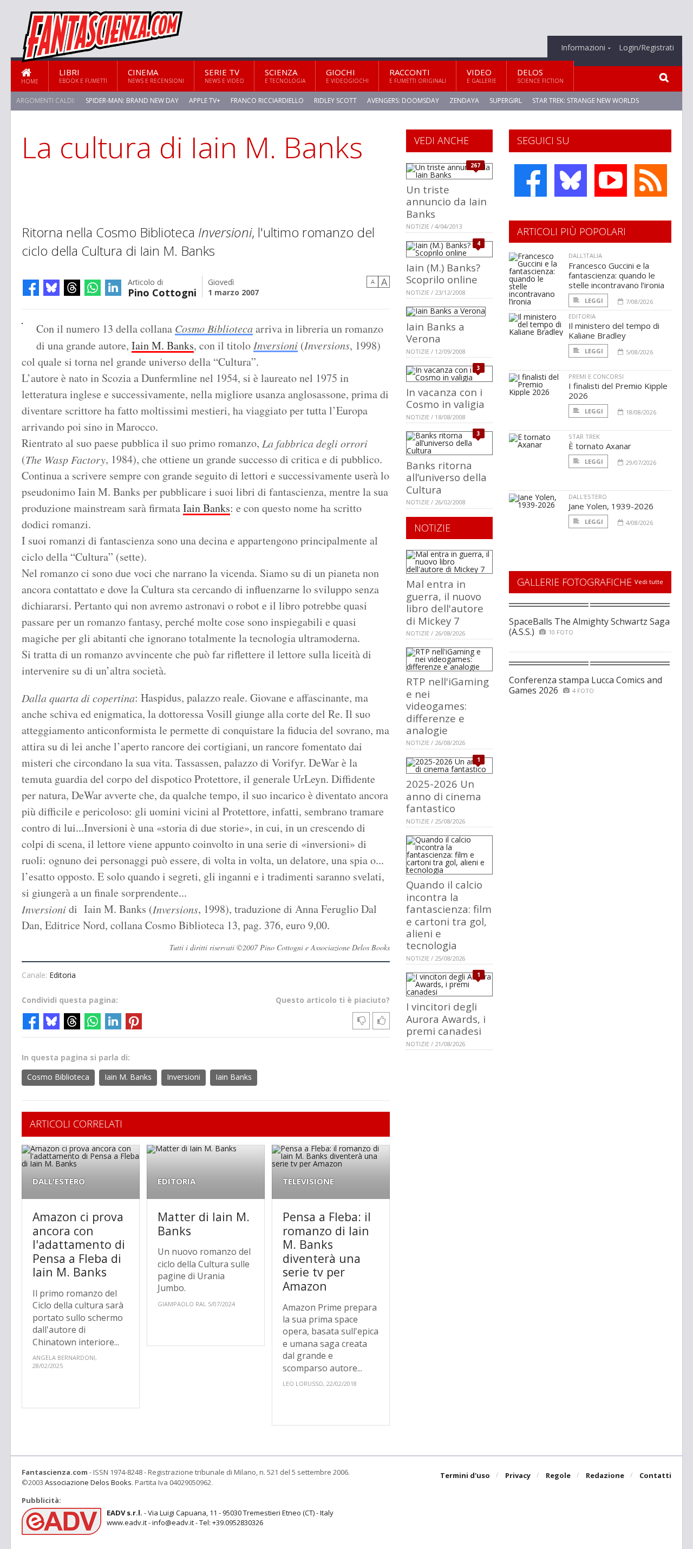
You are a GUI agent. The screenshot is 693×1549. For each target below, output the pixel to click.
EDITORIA (176, 1181)
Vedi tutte (649, 582)
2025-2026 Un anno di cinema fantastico (443, 796)
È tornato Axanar (599, 445)
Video (481, 76)
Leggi (593, 300)
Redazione (605, 1475)
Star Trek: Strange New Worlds (585, 100)
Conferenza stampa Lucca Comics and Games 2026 (585, 685)
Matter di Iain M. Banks (204, 1224)
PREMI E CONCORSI (596, 376)
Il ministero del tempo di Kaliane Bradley (613, 330)
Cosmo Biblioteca (214, 328)
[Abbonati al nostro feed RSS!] (650, 180)
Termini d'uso (465, 1475)
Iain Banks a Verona (435, 332)
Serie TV (224, 76)
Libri (83, 76)
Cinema (156, 76)
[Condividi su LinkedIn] (113, 287)
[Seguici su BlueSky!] (570, 180)
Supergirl (505, 100)
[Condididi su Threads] (72, 287)
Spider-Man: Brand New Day (132, 100)
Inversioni (275, 345)
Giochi (347, 76)
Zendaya (464, 100)
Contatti (655, 1475)
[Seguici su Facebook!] (530, 180)
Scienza (285, 76)
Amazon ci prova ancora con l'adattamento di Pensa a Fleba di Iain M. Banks (78, 1244)
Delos (540, 76)
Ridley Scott (335, 100)
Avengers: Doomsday (403, 100)
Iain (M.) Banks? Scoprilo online (443, 273)
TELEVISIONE (308, 1181)
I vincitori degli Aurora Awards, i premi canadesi (446, 1019)
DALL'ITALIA (585, 255)
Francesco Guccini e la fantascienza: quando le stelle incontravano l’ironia (616, 275)
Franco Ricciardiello (267, 100)
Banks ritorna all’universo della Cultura (446, 477)
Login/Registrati (646, 47)
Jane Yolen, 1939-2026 (610, 506)
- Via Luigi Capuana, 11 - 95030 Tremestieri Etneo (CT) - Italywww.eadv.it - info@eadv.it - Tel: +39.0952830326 (220, 1517)
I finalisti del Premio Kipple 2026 (618, 390)
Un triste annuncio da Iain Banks (446, 202)
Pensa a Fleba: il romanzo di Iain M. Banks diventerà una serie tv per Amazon (327, 1251)
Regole (558, 1475)
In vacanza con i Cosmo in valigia (445, 398)
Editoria (62, 975)
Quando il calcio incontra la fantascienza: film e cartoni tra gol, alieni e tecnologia (449, 915)
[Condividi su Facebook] (31, 287)
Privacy (518, 1475)
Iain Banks (206, 508)
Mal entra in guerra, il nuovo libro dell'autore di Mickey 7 (444, 602)
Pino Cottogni (162, 291)
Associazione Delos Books (88, 1482)
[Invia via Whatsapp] (92, 287)
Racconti (417, 76)
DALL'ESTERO (58, 1181)
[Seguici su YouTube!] (610, 180)
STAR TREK (584, 436)
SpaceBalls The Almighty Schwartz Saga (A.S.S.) (589, 626)
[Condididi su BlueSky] (51, 287)
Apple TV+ (204, 100)
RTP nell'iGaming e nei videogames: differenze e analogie (447, 706)
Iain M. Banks (163, 345)
